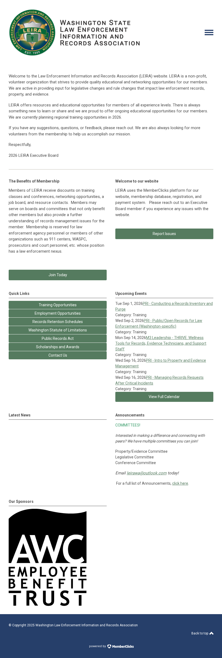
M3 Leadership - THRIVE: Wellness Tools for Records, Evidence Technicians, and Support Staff (160, 343)
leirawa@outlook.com (146, 473)
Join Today (57, 275)
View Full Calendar (164, 397)
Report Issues (164, 234)
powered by (98, 646)
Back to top (200, 633)
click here (180, 483)
